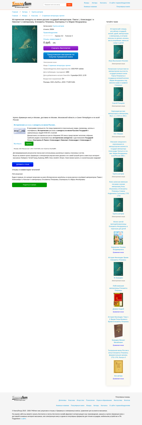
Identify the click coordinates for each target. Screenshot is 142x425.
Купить (29, 144)
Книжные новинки (90, 6)
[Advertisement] (47, 99)
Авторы (94, 3)
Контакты (103, 3)
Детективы (62, 400)
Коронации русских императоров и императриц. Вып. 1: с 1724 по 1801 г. (118, 113)
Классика (71, 400)
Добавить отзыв (22, 164)
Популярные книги (123, 6)
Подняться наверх (29, 185)
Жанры (86, 3)
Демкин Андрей (118, 309)
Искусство (80, 400)
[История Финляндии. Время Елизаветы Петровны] (118, 269)
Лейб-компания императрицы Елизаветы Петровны (118, 288)
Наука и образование (104, 400)
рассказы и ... (35, 125)
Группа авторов (58, 26)
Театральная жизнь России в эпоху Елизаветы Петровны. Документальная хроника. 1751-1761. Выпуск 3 (118, 354)
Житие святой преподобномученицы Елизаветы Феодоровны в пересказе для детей (118, 225)
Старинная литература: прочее (59, 65)
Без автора (118, 376)
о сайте (23, 418)
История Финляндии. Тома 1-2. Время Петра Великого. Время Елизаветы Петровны (118, 319)
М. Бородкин (118, 278)
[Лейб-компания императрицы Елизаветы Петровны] (118, 300)
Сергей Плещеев (118, 103)
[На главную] (21, 5)
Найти (69, 5)
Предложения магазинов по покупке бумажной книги (60, 55)
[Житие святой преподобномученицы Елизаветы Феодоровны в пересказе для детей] (118, 238)
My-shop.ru (17, 144)
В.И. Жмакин (118, 134)
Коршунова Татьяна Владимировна (118, 248)
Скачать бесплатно (60, 48)
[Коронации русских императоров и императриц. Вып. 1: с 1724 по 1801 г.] (118, 125)
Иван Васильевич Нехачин (118, 61)
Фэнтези (127, 400)
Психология (90, 400)
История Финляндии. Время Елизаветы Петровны (118, 259)
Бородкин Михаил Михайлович (118, 341)
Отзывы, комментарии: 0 (52, 39)
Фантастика (118, 400)
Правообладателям (50, 32)
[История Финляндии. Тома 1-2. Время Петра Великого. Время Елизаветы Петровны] (118, 331)
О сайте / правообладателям (119, 3)
